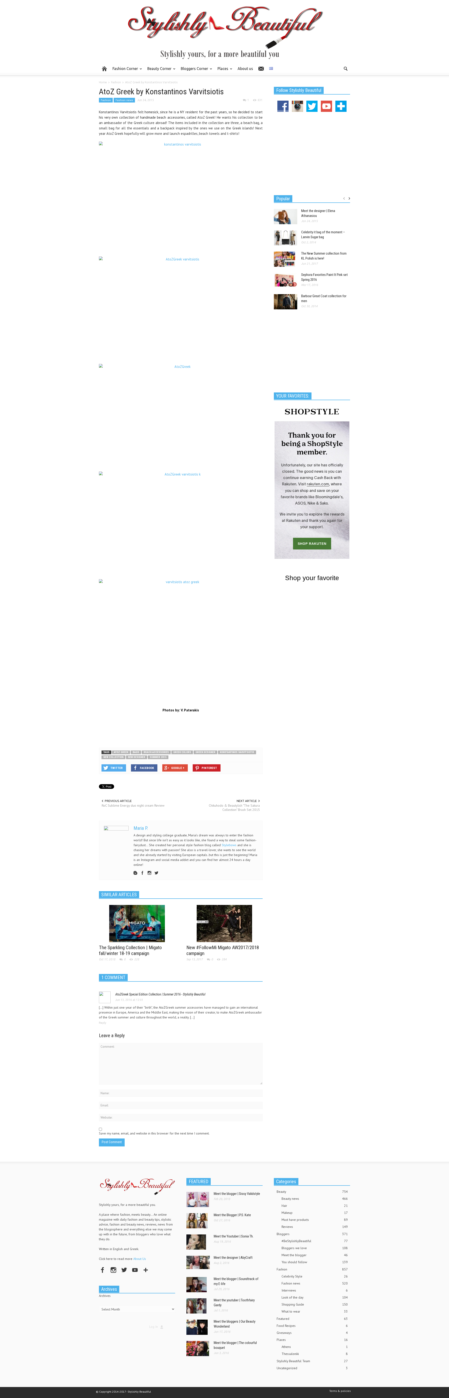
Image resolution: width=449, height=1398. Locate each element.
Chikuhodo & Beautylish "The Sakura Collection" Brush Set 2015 (234, 807)
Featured (312, 1319)
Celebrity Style (315, 1276)
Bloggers (312, 1234)
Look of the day (315, 1297)
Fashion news (124, 100)
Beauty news (315, 1199)
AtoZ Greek (121, 752)
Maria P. (141, 828)
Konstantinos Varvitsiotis (237, 752)
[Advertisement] (181, 728)
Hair (315, 1206)
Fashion (106, 100)
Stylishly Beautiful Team (312, 1361)
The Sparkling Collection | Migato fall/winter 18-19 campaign (130, 950)
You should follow (315, 1262)
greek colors (182, 752)
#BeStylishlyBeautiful (315, 1241)
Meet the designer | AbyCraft (233, 1257)
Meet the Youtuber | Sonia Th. (233, 1236)
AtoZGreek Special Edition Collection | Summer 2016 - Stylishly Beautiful (160, 994)
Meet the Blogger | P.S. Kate (232, 1215)
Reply (102, 1022)
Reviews (315, 1227)
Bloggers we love (315, 1248)
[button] (345, 68)
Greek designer (205, 752)
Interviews (315, 1290)
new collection (113, 757)
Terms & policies (340, 1391)
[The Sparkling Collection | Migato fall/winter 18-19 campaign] (137, 923)
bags (136, 752)
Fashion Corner (124, 70)
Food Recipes (312, 1326)
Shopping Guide (315, 1304)
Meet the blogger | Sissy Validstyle (237, 1194)
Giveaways (312, 1333)
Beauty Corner (158, 70)
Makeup (315, 1213)
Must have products (315, 1220)
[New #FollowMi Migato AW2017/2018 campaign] (224, 923)
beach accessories (156, 752)
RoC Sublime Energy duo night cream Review (133, 805)
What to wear (315, 1311)
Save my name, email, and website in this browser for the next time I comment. (154, 1133)
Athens (315, 1347)
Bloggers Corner (193, 70)
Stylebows (229, 845)
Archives (105, 1296)
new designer (136, 757)
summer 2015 (158, 757)
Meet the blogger (315, 1255)
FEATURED (198, 1181)
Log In (153, 1327)
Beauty (312, 1191)
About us (245, 68)
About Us (139, 1259)
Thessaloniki (315, 1354)
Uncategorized (312, 1368)
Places (221, 70)
